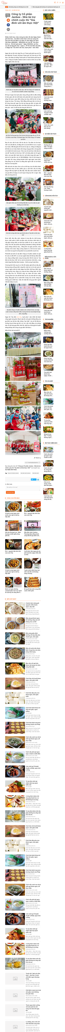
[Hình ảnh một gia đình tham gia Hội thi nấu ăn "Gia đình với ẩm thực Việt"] (23, 219)
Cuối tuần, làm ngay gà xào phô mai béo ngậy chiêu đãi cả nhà (32, 553)
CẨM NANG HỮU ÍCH (30, 608)
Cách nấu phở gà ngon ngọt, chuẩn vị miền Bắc (48, 455)
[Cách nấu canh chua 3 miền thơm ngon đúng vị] (48, 44)
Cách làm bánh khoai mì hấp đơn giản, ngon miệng (33, 709)
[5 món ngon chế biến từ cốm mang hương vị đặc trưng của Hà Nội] (48, 16)
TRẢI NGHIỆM (49, 319)
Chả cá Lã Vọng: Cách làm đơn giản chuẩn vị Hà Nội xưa (48, 483)
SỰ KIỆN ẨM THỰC (50, 134)
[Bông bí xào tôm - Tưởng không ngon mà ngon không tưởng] (48, 429)
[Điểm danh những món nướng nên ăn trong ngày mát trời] (48, 326)
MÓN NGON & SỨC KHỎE (31, 623)
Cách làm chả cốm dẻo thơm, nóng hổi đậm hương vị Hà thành (48, 497)
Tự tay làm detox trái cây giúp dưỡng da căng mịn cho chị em (33, 812)
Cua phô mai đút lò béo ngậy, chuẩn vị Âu (48, 374)
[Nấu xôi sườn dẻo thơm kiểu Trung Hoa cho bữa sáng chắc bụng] (15, 653)
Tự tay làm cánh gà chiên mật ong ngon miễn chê (32, 783)
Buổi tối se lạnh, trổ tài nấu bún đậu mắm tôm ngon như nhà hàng (48, 37)
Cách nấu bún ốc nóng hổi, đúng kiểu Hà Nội (48, 469)
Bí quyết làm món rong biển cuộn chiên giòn (32, 589)
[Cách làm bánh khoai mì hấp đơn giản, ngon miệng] (15, 713)
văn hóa (19, 317)
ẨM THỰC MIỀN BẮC (51, 443)
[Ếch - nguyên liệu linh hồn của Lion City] (48, 168)
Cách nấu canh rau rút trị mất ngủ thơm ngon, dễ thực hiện (33, 738)
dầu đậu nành (36, 473)
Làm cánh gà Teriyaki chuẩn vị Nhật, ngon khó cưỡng (33, 768)
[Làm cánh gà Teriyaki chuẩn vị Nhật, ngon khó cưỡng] (15, 771)
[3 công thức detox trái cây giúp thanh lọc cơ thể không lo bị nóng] (15, 801)
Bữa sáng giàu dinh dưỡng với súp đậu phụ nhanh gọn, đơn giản (37, 7)
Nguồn (31, 462)
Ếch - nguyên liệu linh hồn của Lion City (32, 514)
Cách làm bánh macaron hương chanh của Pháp (33, 723)
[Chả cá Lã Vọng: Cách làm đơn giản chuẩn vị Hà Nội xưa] (48, 477)
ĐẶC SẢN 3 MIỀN (50, 10)
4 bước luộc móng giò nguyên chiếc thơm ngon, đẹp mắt (32, 604)
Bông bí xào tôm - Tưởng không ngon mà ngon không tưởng (48, 436)
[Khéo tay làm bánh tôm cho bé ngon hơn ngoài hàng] (48, 340)
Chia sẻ (34, 479)
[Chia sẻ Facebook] (8, 24)
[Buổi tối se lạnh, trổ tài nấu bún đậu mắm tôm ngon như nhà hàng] (48, 30)
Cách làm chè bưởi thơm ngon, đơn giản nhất (48, 222)
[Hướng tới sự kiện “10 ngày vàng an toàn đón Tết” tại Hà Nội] (48, 140)
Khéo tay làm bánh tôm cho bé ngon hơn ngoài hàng (48, 346)
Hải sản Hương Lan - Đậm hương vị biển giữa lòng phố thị (13, 534)
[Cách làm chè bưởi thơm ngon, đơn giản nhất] (15, 684)
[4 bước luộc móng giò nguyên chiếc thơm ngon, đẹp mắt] (15, 608)
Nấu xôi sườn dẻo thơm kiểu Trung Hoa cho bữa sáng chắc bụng (33, 650)
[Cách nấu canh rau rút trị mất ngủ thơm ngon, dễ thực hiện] (15, 742)
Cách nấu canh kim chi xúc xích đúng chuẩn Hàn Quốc (48, 126)
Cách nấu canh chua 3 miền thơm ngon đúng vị (48, 51)
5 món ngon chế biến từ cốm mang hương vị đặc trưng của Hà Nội (48, 23)
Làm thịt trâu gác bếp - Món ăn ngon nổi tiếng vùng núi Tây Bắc (48, 64)
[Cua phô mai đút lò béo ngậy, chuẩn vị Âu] (48, 367)
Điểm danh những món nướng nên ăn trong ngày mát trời (48, 332)
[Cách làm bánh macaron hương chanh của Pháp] (15, 728)
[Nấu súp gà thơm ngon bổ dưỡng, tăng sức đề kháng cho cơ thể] (15, 623)
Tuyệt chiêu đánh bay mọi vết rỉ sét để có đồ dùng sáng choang (32, 572)
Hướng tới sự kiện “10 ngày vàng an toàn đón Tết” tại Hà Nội (48, 146)
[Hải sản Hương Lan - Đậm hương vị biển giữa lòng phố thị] (48, 182)
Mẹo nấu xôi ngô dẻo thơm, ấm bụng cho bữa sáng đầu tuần (33, 665)
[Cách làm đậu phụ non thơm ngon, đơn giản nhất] (15, 698)
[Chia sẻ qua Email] (8, 29)
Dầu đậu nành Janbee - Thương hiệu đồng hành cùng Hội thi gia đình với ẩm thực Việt (31, 534)
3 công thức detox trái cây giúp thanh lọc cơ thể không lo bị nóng (32, 797)
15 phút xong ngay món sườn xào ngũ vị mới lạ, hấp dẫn (12, 515)
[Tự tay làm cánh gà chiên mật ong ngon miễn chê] (15, 786)
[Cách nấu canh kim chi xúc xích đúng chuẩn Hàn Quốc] (48, 120)
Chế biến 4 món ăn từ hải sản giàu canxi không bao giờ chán (33, 992)
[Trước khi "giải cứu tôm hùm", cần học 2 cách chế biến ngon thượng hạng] (15, 979)
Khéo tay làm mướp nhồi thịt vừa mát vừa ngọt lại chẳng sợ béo (48, 360)
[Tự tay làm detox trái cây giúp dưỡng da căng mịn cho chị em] (15, 816)
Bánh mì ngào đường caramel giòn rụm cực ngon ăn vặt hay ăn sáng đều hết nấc (13, 590)
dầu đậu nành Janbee (25, 473)
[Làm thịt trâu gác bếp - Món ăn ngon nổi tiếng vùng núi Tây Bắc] (48, 58)
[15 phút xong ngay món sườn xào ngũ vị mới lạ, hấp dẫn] (48, 154)
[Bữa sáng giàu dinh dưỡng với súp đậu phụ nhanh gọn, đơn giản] (15, 638)
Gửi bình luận (10, 492)
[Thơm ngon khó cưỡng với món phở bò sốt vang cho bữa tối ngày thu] (15, 1010)
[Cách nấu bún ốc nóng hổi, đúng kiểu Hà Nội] (48, 463)
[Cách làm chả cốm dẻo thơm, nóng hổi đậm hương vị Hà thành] (48, 491)
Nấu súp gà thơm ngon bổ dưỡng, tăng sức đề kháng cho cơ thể (33, 620)
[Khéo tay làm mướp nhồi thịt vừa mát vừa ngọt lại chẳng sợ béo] (48, 354)
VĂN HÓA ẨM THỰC (30, 653)
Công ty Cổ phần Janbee (13, 473)
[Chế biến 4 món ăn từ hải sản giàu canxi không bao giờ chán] (15, 995)
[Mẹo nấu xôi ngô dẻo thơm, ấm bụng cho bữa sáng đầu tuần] (15, 668)
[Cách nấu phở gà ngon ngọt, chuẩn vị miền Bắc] (15, 757)
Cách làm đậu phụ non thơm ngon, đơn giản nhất (32, 694)
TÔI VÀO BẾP (29, 713)
